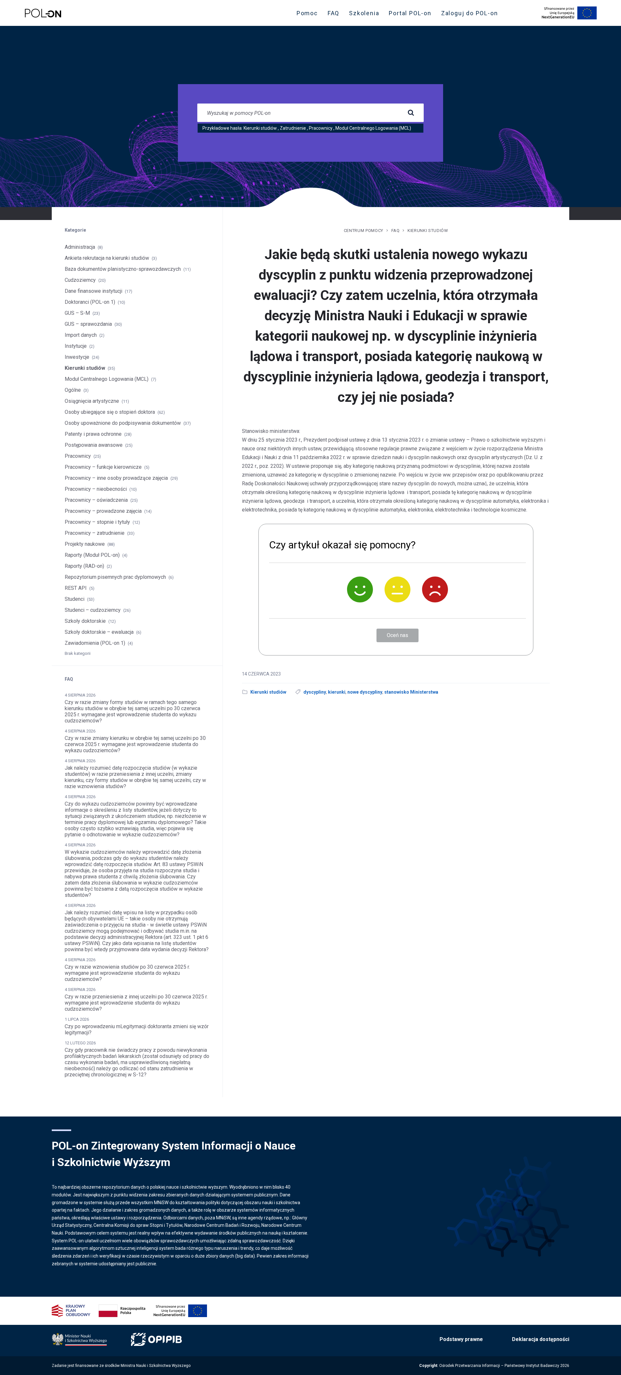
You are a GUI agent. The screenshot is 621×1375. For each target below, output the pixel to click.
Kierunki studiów (260, 128)
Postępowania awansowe (94, 445)
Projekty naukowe (85, 544)
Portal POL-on (411, 14)
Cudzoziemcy (80, 280)
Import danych (81, 335)
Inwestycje (77, 357)
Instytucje (76, 346)
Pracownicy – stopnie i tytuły (97, 522)
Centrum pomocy (363, 230)
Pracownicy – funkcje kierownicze (103, 467)
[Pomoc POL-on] (43, 13)
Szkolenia (366, 14)
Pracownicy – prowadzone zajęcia (103, 511)
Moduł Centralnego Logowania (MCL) (373, 128)
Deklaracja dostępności (540, 1339)
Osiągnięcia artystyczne (92, 401)
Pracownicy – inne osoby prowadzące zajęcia (116, 478)
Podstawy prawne (461, 1339)
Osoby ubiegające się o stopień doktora (110, 412)
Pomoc (307, 13)
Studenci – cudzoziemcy (93, 610)
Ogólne (73, 390)
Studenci (74, 599)
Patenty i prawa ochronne (93, 434)
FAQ (333, 13)
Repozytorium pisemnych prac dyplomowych (115, 577)
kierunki (336, 692)
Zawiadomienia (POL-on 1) (95, 643)
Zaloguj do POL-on (471, 14)
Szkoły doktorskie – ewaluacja (99, 632)
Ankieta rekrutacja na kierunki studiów (107, 258)
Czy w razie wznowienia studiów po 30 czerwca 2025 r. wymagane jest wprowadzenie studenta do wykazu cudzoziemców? (127, 973)
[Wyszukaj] (410, 112)
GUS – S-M (77, 313)
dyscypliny (314, 692)
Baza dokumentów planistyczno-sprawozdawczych (123, 269)
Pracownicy (320, 128)
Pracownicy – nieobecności (96, 489)
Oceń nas (397, 635)
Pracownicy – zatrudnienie (95, 533)
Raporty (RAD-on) (84, 566)
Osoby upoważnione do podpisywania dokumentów (123, 423)
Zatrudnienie (293, 128)
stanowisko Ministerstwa (411, 692)
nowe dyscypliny (364, 692)
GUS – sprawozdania (88, 324)
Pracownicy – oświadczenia (96, 500)
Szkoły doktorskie (85, 621)
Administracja (80, 247)
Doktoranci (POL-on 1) (90, 302)
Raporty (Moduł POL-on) (92, 555)
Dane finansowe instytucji (93, 291)
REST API (76, 588)
